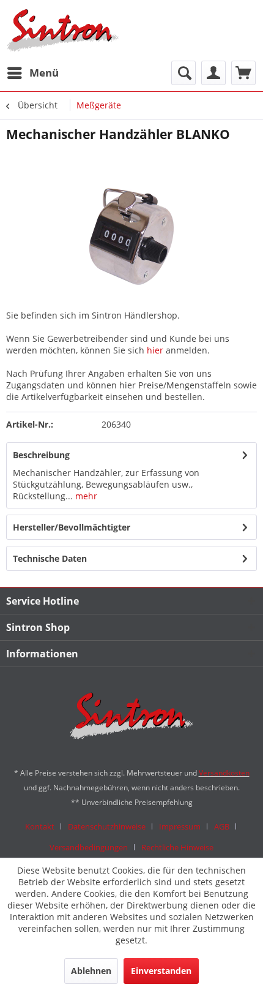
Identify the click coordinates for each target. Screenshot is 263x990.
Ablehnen (91, 971)
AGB (221, 826)
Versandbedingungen (89, 847)
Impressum (180, 826)
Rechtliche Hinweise (177, 847)
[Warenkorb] (243, 73)
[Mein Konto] (213, 73)
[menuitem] (32, 73)
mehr (85, 496)
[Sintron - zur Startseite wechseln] (63, 30)
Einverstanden (161, 971)
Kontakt (39, 826)
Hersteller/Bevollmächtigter (71, 527)
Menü (44, 73)
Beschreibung (41, 455)
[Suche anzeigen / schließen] (183, 73)
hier (155, 350)
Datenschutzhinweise (107, 826)
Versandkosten (224, 773)
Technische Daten (50, 558)
